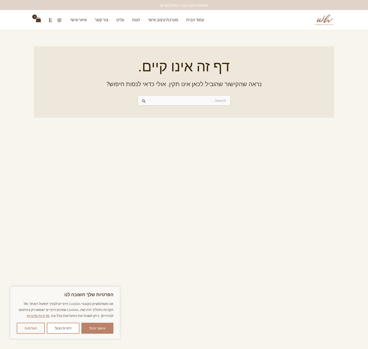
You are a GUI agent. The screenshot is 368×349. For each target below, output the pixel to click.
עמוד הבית (195, 20)
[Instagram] (59, 20)
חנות (136, 20)
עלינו (120, 20)
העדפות (31, 328)
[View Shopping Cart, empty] (38, 20)
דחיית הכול (63, 328)
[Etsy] (50, 20)
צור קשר (101, 20)
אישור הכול (97, 328)
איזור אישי (78, 20)
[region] (65, 312)
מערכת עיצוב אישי (163, 20)
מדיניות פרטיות (38, 315)
